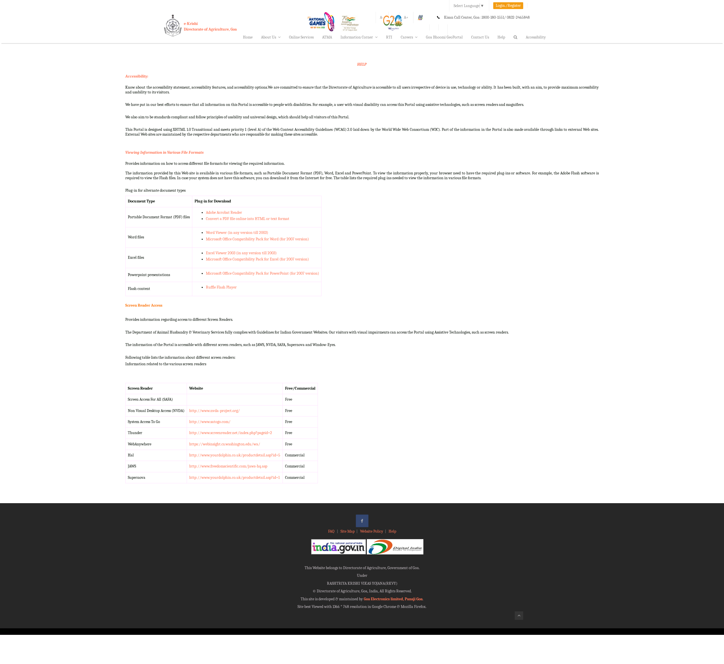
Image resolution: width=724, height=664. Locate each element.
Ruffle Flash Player (221, 287)
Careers (407, 37)
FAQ (331, 531)
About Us (268, 37)
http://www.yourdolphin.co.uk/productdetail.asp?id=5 (234, 455)
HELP (362, 64)
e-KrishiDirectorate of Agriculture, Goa (210, 26)
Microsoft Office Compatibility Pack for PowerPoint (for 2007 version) (262, 273)
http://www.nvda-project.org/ (214, 410)
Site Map (348, 531)
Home (248, 37)
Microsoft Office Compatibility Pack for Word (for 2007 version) (257, 239)
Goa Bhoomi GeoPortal (444, 37)
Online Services (301, 37)
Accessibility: (136, 76)
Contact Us (480, 37)
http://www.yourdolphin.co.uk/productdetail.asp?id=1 (234, 477)
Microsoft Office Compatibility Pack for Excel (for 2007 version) (257, 259)
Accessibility (536, 37)
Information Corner (357, 37)
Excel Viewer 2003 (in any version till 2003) (241, 253)
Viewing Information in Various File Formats (164, 152)
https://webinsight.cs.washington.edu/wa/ (224, 444)
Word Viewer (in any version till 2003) (237, 232)
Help (501, 37)
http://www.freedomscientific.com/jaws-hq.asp (228, 466)
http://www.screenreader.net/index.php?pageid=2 (230, 432)
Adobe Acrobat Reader (224, 212)
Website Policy (371, 531)
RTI (389, 37)
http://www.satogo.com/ (209, 421)
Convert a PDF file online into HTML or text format (247, 218)
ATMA (327, 37)
